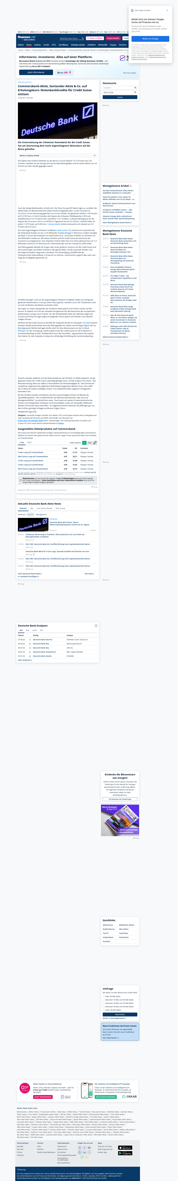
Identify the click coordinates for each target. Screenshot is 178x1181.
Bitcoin (92, 32)
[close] (167, 10)
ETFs (54, 45)
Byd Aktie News (23, 1124)
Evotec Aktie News (56, 1127)
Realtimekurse (109, 929)
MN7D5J (20, 474)
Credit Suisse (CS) (63, 230)
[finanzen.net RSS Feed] (87, 1157)
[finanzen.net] (26, 37)
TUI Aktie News (96, 1117)
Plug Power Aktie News (121, 1119)
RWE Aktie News (76, 1122)
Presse (19, 1152)
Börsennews (22, 1112)
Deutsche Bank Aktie (39, 50)
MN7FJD (32, 474)
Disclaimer (61, 1152)
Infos (61, 423)
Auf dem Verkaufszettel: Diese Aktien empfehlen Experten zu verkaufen (118, 191)
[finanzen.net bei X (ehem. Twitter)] (80, 1152)
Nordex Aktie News (99, 1124)
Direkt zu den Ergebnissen (114, 1018)
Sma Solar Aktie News (62, 1132)
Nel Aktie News (23, 1132)
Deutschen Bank (35, 221)
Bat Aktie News (23, 1135)
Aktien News (34, 1112)
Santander (55, 213)
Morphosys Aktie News (74, 1127)
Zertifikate (63, 45)
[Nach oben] (134, 1178)
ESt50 (32, 32)
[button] (95, 38)
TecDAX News (84, 1112)
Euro (105, 32)
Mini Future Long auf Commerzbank (33, 456)
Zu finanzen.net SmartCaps (120, 799)
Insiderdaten (108, 937)
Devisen (122, 45)
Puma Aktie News (111, 1129)
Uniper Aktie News (39, 1127)
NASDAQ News (113, 1112)
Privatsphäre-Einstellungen (63, 1159)
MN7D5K (87, 472)
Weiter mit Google (150, 39)
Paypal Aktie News (60, 1122)
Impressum (62, 1146)
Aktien (21, 45)
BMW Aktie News (38, 1135)
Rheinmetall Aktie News (99, 1114)
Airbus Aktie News (127, 1122)
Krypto (113, 45)
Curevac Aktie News (94, 1129)
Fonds (46, 45)
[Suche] (83, 38)
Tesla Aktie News (117, 1114)
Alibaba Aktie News (103, 1132)
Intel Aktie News (23, 1129)
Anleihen (92, 45)
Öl (118, 32)
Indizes (37, 45)
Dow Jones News (98, 1112)
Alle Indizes (123, 929)
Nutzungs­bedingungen (66, 1155)
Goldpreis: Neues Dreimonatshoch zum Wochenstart (119, 204)
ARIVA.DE (76, 1178)
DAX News (62, 1112)
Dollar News (22, 1114)
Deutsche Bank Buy (41, 644)
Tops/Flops (123, 933)
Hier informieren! (110, 1038)
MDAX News (72, 1112)
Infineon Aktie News (43, 1122)
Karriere (20, 1149)
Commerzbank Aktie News (100, 1119)
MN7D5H (27, 474)
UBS (85, 216)
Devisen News (126, 1112)
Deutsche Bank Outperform (44, 652)
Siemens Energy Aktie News (77, 1117)
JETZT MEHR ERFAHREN (105, 1097)
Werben (40, 1149)
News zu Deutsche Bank (57, 50)
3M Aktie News (23, 1137)
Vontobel (86, 322)
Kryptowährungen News (49, 1114)
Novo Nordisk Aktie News (96, 1127)
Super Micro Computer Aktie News (78, 1135)
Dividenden (124, 937)
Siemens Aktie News (76, 1129)
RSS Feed (89, 574)
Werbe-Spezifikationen (46, 1152)
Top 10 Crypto (63, 32)
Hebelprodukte (78, 45)
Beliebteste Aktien (126, 925)
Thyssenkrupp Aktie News (60, 1124)
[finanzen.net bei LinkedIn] (84, 1152)
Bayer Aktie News (39, 1117)
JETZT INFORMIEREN (43, 1097)
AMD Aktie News (23, 1127)
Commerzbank (53, 224)
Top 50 (105, 933)
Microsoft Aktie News (25, 1119)
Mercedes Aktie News (81, 1124)
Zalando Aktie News (54, 1135)
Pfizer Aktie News (115, 1127)
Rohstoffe (102, 45)
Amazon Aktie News (56, 1117)
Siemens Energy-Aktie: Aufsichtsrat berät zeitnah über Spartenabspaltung (119, 217)
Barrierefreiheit (63, 1163)
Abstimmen (120, 1014)
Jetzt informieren (36, 72)
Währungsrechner (105, 1149)
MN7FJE (93, 472)
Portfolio (106, 941)
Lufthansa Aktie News (109, 1122)
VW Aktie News (37, 1137)
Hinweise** (59, 474)
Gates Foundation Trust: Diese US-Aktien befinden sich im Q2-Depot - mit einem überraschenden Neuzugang (119, 198)
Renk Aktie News (91, 1122)
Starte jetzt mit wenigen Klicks (30, 420)
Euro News (33, 1114)
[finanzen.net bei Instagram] (80, 1148)
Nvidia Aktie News (80, 1114)
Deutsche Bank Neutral (42, 639)
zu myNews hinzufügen (28, 576)
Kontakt (20, 1146)
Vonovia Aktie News (117, 1124)
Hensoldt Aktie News (25, 1122)
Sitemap (20, 1155)
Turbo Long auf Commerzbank (30, 452)
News (29, 45)
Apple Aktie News (81, 1119)
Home (21, 50)
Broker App (102, 1152)
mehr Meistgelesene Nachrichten (117, 222)
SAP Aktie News (42, 1119)
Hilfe (39, 1146)
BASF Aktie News (23, 1117)
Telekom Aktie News (121, 1132)
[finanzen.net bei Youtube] (89, 1148)
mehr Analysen (24, 660)
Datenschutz (62, 1149)
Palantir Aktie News (40, 1129)
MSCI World (46, 32)
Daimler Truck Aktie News (41, 1132)
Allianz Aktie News (111, 1117)
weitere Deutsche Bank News (115, 337)
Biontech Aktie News (39, 1124)
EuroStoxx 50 (23, 213)
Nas (79, 32)
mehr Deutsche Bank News (29, 574)
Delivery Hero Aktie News (83, 1132)
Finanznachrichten (48, 1112)
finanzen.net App (105, 1146)
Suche (120, 97)
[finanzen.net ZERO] (128, 60)
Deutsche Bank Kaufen (42, 656)
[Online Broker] (26, 39)
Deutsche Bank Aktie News (61, 1119)
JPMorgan (22, 330)
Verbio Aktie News (115, 1135)
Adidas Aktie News (127, 1129)
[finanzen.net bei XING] (89, 1152)
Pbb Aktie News (100, 1135)
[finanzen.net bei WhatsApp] (82, 1157)
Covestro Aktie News (57, 1129)
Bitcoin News (66, 1114)
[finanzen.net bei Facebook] (84, 1148)
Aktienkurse (108, 925)
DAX (19, 32)
